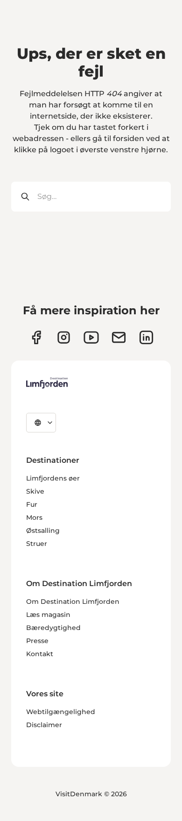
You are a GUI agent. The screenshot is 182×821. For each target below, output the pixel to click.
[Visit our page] (36, 337)
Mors (34, 517)
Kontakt (39, 654)
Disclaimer (44, 725)
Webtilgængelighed (60, 712)
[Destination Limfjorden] (47, 383)
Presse (37, 641)
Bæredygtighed (53, 627)
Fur (31, 504)
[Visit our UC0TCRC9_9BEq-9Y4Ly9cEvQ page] (91, 337)
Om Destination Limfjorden (72, 601)
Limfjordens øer (53, 478)
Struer (36, 543)
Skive (35, 491)
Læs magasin (48, 614)
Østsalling (43, 530)
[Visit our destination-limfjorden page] (146, 337)
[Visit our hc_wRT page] (119, 337)
